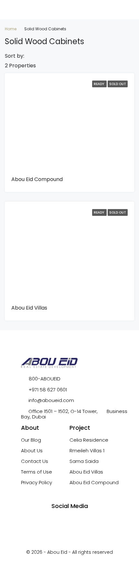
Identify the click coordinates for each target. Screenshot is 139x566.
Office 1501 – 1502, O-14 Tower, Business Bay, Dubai (74, 414)
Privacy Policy (36, 482)
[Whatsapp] (75, 520)
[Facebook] (52, 520)
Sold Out (117, 84)
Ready (99, 84)
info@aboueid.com (51, 400)
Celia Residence (89, 439)
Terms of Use (36, 471)
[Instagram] (64, 520)
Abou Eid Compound (37, 179)
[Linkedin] (87, 520)
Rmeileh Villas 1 (87, 450)
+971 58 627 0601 (47, 389)
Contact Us (34, 461)
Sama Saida (84, 461)
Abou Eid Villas (29, 308)
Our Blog (31, 439)
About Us (32, 450)
